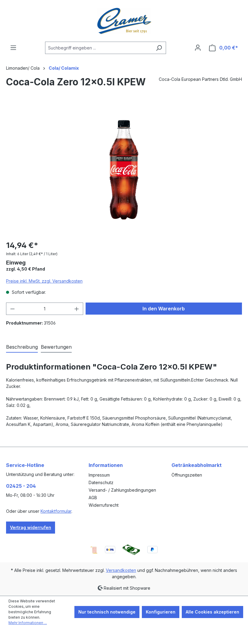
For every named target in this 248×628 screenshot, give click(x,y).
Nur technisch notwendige (106, 611)
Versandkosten (121, 570)
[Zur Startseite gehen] (124, 20)
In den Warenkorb (163, 309)
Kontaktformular (56, 511)
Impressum (99, 474)
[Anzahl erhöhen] (76, 309)
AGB (93, 497)
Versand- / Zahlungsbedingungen (122, 490)
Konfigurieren (160, 611)
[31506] (124, 170)
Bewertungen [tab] (56, 347)
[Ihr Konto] (198, 48)
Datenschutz (101, 482)
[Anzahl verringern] (12, 309)
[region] (124, 170)
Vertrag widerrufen (30, 527)
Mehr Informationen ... (27, 622)
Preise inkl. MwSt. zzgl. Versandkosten (44, 281)
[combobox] (98, 48)
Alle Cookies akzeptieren (212, 611)
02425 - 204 (21, 486)
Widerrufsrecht (104, 505)
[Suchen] (159, 48)
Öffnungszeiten (186, 474)
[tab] (22, 347)
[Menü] (13, 48)
